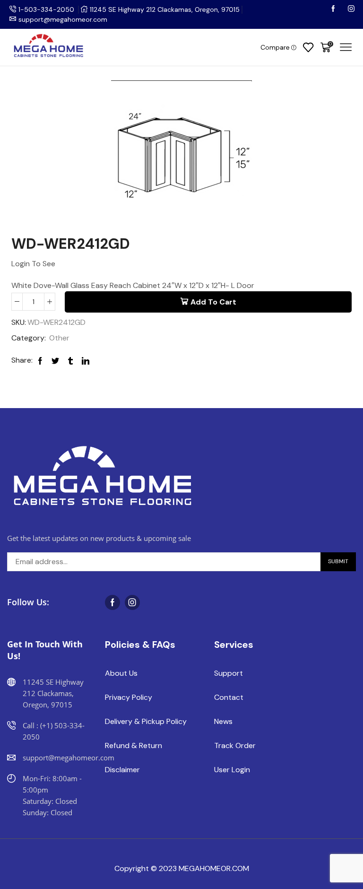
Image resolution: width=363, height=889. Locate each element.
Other (59, 338)
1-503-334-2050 (46, 9)
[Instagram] (351, 9)
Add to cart (213, 302)
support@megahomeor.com (62, 19)
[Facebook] (334, 9)
